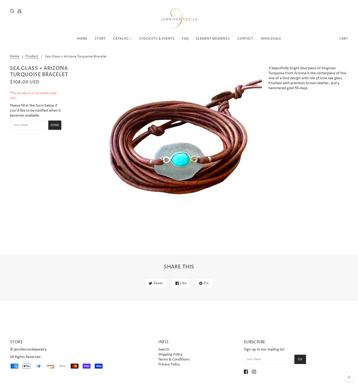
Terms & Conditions (174, 359)
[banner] (179, 18)
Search (163, 349)
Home (14, 56)
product (32, 56)
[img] (12, 11)
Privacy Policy (169, 364)
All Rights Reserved (25, 357)
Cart (343, 39)
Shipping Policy (170, 354)
